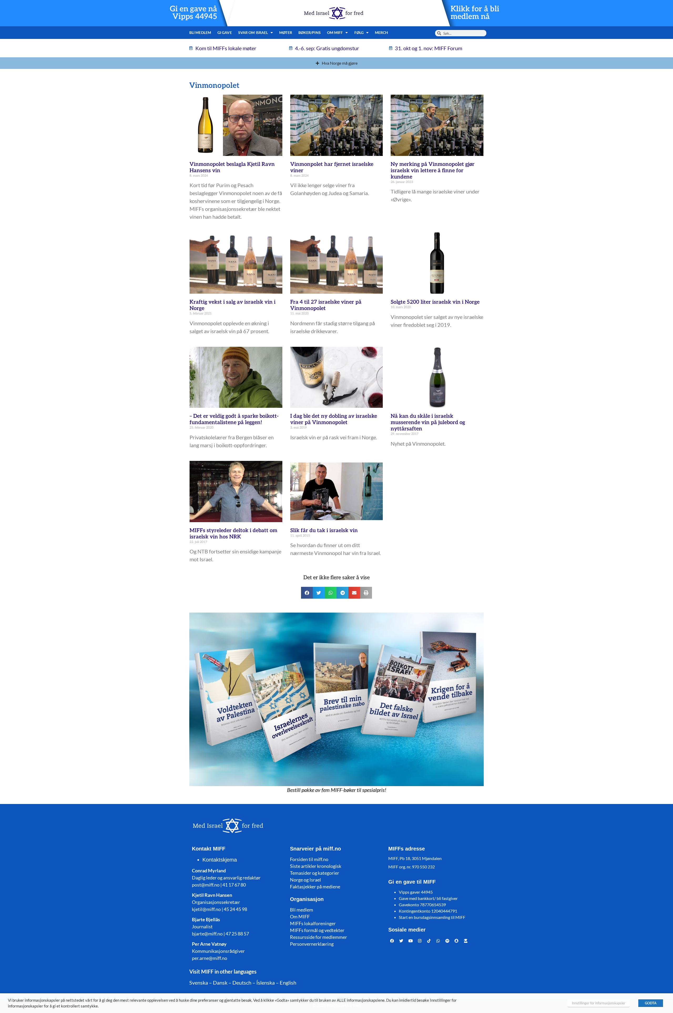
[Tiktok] (429, 941)
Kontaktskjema (219, 860)
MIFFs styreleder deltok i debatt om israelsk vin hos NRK (233, 533)
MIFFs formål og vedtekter (317, 930)
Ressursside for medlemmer (318, 937)
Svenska (198, 982)
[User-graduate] (466, 941)
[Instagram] (420, 941)
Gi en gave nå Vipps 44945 (193, 12)
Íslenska (265, 982)
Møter (285, 32)
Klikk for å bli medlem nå (475, 12)
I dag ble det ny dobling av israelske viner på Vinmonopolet (333, 419)
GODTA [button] (650, 1003)
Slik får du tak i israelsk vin (324, 530)
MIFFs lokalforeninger (313, 923)
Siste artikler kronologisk (315, 866)
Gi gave (224, 32)
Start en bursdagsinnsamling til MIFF (432, 917)
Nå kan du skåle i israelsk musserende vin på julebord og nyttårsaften (428, 422)
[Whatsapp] (438, 941)
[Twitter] (401, 941)
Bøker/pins (309, 32)
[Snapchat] (457, 941)
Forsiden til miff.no (309, 859)
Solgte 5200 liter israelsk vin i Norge (435, 302)
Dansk (220, 982)
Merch (381, 32)
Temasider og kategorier (314, 873)
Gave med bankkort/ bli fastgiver (428, 898)
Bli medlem (200, 32)
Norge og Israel (305, 880)
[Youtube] (411, 941)
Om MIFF (300, 916)
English (288, 982)
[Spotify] (447, 941)
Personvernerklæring (312, 944)
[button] (307, 593)
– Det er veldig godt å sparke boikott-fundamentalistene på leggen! (234, 419)
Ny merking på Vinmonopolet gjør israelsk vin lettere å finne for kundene (433, 170)
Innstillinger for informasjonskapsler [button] (598, 1003)
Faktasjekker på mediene (315, 886)
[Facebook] (392, 941)
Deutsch (241, 982)
